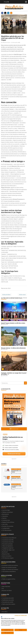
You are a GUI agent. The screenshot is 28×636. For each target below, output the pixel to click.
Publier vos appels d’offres (8, 579)
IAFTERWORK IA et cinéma (16, 471)
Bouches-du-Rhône (7, 590)
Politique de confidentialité (21, 615)
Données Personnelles (7, 526)
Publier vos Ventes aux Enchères (10, 569)
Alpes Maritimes (6, 586)
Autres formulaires (6, 556)
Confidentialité (6, 528)
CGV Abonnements (6, 530)
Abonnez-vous (14, 428)
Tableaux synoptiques (7, 512)
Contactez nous (6, 520)
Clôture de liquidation (7, 546)
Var (3, 588)
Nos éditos (4, 611)
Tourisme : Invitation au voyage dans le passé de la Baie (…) (13, 373)
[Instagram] (8, 2)
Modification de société (8, 600)
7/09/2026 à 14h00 (16, 476)
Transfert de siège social (8, 550)
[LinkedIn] (6, 2)
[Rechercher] (25, 383)
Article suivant (22, 294)
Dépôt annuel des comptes (8, 604)
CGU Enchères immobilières (9, 571)
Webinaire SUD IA (15, 478)
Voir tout (25, 297)
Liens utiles (5, 524)
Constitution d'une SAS (7, 539)
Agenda (3, 463)
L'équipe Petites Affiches (8, 522)
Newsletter (5, 516)
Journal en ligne (6, 510)
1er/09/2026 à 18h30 (16, 469)
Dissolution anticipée (7, 544)
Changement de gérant (7, 548)
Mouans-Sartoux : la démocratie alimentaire (13, 348)
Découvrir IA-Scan (14, 453)
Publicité (4, 518)
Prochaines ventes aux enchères (10, 565)
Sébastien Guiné (6, 42)
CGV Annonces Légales (8, 558)
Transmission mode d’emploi (16, 486)
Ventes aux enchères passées (9, 567)
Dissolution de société (7, 602)
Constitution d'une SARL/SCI (9, 537)
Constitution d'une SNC (8, 541)
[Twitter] (2, 2)
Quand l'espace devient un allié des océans (13, 323)
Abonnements (5, 514)
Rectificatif (5, 552)
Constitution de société (8, 598)
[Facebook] (4, 2)
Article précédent (6, 294)
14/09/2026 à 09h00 (16, 484)
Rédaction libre (6, 554)
